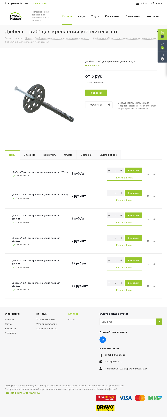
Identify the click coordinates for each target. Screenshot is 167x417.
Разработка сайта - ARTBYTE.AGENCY (22, 393)
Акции (71, 319)
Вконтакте (102, 339)
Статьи (8, 324)
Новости (10, 319)
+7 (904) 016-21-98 (115, 354)
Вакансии (10, 328)
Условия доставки (46, 324)
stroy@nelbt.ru (113, 361)
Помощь (41, 313)
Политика (10, 333)
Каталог (73, 313)
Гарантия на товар (46, 328)
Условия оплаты (45, 319)
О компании (12, 313)
